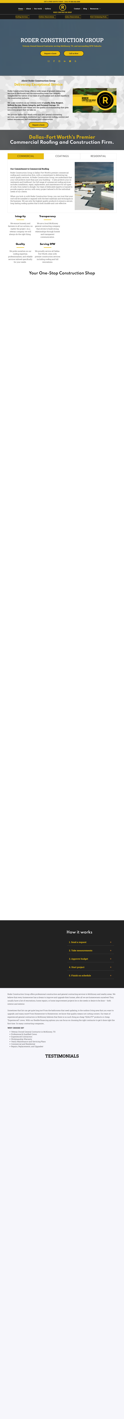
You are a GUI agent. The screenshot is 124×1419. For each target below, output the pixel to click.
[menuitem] (21, 8)
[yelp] (75, 61)
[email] (48, 61)
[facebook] (54, 61)
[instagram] (59, 61)
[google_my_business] (70, 61)
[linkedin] (64, 61)
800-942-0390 (75, 1)
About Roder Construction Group (38, 80)
